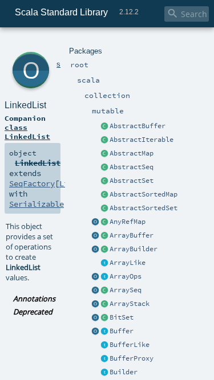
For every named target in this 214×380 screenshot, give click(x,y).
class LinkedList (27, 131)
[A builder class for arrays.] (104, 249)
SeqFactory (32, 183)
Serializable (36, 204)
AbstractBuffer (137, 126)
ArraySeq (126, 290)
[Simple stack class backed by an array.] (104, 304)
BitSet (122, 317)
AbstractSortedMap (143, 194)
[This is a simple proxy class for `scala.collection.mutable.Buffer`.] (104, 358)
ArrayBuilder (134, 249)
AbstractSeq (132, 167)
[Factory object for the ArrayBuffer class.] (95, 235)
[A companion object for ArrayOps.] (95, 276)
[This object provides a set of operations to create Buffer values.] (95, 331)
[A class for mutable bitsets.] (104, 317)
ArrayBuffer (132, 235)
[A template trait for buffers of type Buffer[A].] (104, 345)
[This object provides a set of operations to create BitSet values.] (95, 317)
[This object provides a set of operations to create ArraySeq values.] (95, 290)
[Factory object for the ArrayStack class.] (95, 304)
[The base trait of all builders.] (104, 372)
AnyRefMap (128, 222)
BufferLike (130, 345)
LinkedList (25, 105)
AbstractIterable (141, 140)
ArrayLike (128, 263)
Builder (124, 372)
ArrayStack (130, 304)
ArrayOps (126, 276)
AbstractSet (132, 181)
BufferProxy (132, 358)
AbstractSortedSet (143, 208)
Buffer (122, 331)
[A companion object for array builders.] (95, 249)
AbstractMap (132, 153)
